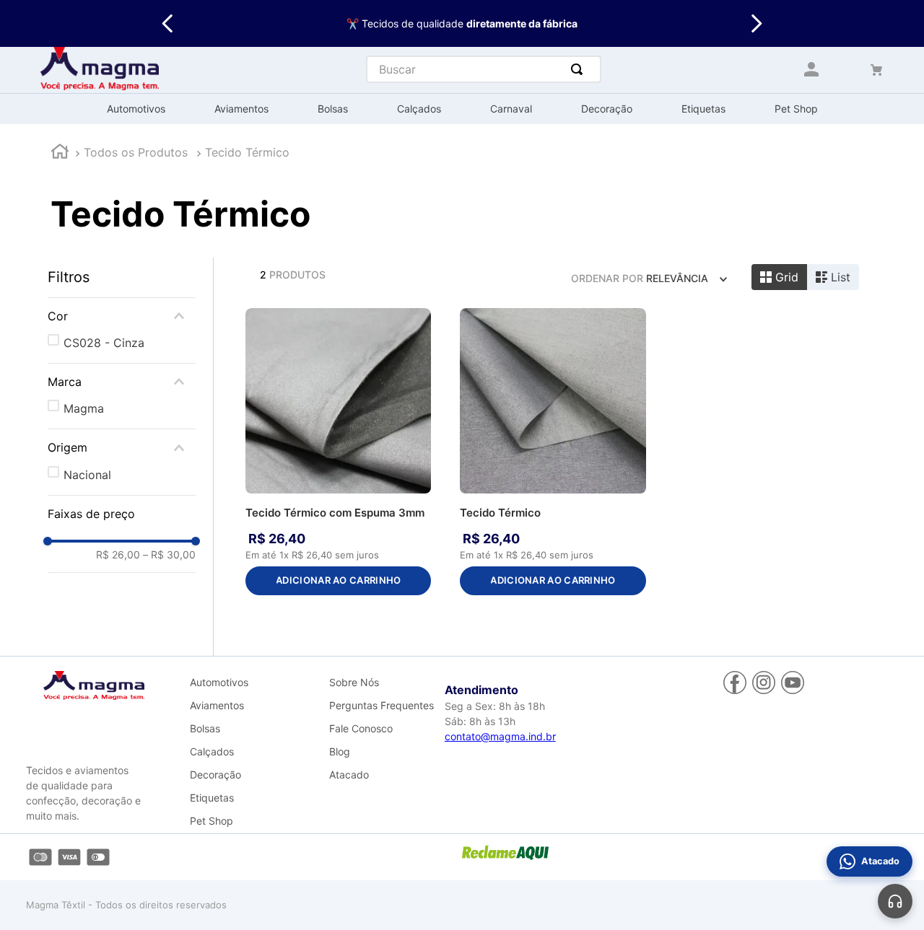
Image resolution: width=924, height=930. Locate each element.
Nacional (87, 475)
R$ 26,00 (118, 555)
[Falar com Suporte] (895, 901)
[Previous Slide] (167, 23)
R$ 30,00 (169, 555)
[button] (122, 316)
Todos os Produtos (136, 152)
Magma (84, 408)
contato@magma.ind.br (500, 736)
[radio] (779, 277)
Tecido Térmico (247, 152)
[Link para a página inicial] (60, 153)
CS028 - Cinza (104, 342)
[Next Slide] (756, 23)
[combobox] (483, 69)
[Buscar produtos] (579, 69)
